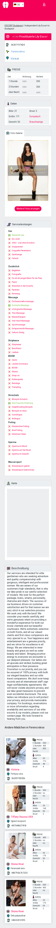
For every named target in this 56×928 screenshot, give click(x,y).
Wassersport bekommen (23, 470)
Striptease (16, 344)
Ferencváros (18, 51)
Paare (14, 282)
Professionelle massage (23, 301)
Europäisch (35, 116)
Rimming (16, 293)
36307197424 (18, 44)
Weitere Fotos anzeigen (28, 208)
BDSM (14, 368)
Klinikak (14, 58)
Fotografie (16, 274)
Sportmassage (18, 324)
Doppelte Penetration (21, 250)
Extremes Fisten (19, 434)
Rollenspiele (17, 379)
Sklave (15, 371)
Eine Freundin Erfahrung (22, 403)
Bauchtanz (16, 348)
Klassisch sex (18, 235)
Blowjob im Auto (19, 411)
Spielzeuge (17, 254)
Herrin (14, 360)
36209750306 (18, 778)
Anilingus (16, 418)
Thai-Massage (18, 313)
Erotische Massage (20, 305)
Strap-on (16, 375)
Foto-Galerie (16, 133)
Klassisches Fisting (20, 426)
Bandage (16, 383)
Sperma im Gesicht (20, 454)
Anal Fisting (17, 430)
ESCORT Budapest (14, 25)
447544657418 (18, 825)
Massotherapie (18, 317)
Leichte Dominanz (20, 364)
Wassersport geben (21, 466)
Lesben (15, 352)
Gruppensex (17, 246)
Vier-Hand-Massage (21, 321)
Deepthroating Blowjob (22, 407)
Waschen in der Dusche (22, 286)
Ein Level (16, 239)
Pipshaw (15, 290)
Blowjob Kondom (20, 399)
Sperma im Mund (19, 446)
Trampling (16, 387)
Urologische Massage (22, 309)
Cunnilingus (17, 414)
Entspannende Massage (23, 328)
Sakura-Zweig (18, 332)
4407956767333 (19, 872)
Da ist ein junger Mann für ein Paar (27, 278)
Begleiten (16, 270)
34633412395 (18, 920)
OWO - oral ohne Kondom (23, 243)
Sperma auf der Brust (21, 450)
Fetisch (15, 258)
